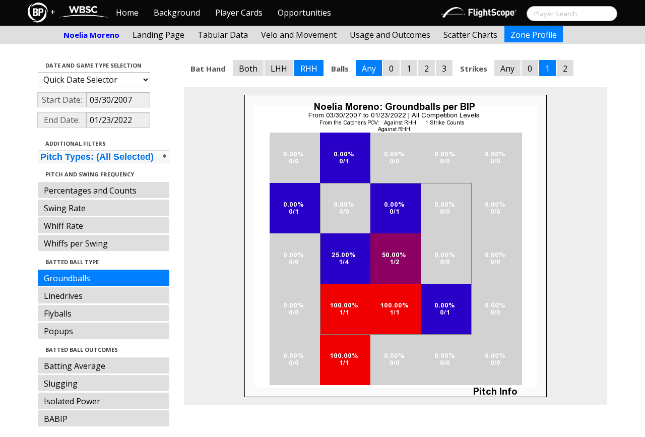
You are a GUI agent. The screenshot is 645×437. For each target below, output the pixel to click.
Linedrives (63, 295)
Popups (58, 331)
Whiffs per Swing (76, 243)
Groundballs (67, 278)
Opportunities (304, 12)
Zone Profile (533, 34)
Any (369, 68)
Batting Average (74, 365)
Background (177, 12)
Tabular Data (223, 34)
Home (127, 12)
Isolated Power (72, 401)
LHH (279, 68)
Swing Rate (65, 208)
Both (248, 68)
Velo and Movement (299, 34)
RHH (308, 68)
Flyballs (58, 313)
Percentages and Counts (90, 190)
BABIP (56, 418)
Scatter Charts (470, 34)
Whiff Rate (63, 225)
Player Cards (239, 12)
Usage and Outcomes (390, 34)
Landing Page (158, 34)
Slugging (61, 383)
